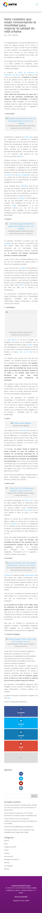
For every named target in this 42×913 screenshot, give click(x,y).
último (30, 345)
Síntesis (6, 869)
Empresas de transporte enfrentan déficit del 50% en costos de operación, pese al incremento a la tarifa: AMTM (20, 807)
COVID (6, 850)
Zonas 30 (9, 175)
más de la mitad (26, 352)
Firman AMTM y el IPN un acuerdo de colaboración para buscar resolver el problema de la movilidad (20, 821)
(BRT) (21, 285)
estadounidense (29, 575)
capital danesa (12, 340)
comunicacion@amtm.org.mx (21, 885)
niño (20, 156)
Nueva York (28, 500)
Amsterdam (24, 186)
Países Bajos (29, 137)
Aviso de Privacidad (21, 897)
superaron (13, 524)
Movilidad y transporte (11, 859)
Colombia (7, 243)
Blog (5, 844)
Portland (7, 575)
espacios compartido (22, 175)
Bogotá (23, 268)
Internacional (8, 856)
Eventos (6, 853)
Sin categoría (8, 866)
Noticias (15, 35)
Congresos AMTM (10, 847)
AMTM (6, 841)
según (14, 205)
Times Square (28, 510)
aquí (8, 698)
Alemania (23, 430)
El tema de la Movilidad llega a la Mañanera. (18, 827)
